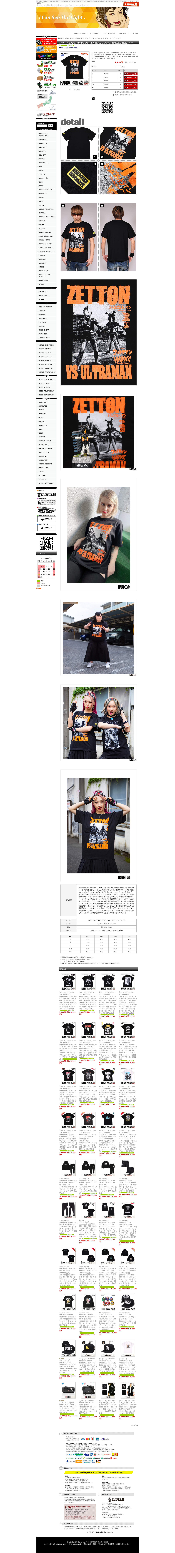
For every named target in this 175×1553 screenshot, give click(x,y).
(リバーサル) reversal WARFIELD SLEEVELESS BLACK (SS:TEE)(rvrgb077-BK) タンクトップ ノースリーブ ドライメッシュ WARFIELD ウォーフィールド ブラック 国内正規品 (108, 1229)
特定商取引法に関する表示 (99, 1542)
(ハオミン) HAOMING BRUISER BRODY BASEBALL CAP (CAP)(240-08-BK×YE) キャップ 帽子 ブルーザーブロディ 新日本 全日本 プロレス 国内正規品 (88, 1365)
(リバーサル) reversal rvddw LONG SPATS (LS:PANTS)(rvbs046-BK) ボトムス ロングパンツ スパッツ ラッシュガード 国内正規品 (68, 1227)
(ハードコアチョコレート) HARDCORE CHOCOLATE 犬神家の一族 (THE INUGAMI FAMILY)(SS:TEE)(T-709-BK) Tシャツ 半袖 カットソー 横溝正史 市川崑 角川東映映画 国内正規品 (88, 1049)
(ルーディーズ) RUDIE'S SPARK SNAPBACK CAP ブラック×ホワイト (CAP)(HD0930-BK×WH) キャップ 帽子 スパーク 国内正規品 (127, 1319)
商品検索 (41, 123)
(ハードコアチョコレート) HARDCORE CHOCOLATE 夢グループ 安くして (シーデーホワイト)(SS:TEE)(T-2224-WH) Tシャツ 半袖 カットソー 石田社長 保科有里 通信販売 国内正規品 (127, 1095)
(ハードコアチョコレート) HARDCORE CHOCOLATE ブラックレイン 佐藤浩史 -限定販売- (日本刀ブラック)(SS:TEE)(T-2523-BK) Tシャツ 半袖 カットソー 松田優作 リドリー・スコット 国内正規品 (68, 1000)
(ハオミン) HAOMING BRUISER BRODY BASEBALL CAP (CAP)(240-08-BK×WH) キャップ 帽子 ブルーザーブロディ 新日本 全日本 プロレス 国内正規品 (107, 1365)
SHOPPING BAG (79, 33)
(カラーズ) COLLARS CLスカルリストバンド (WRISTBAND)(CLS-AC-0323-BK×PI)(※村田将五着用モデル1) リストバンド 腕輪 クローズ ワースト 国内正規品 (128, 1407)
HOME (60, 38)
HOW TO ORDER (109, 33)
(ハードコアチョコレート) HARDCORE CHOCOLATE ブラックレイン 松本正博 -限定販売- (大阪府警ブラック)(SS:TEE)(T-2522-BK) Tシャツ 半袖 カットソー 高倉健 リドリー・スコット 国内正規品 (88, 1000)
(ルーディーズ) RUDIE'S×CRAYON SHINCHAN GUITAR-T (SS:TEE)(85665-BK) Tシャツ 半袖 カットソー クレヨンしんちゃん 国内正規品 (68, 1319)
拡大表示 (77, 90)
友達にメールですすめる (123, 95)
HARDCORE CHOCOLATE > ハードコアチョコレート (83, 38)
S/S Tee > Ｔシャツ (113, 38)
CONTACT (122, 33)
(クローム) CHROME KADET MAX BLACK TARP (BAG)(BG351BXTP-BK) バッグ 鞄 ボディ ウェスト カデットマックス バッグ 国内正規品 (88, 1407)
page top (134, 1425)
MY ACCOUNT (94, 33)
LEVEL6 (39, 3)
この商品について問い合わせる (126, 92)
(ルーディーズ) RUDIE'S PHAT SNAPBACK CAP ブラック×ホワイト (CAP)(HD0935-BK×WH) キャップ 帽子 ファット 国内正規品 (68, 1366)
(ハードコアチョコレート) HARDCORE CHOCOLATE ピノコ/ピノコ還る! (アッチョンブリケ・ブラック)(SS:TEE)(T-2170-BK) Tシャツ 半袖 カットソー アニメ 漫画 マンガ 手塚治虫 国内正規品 (68, 1095)
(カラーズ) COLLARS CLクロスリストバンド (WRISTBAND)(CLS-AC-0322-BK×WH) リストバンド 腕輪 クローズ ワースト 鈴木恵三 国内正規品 (108, 1407)
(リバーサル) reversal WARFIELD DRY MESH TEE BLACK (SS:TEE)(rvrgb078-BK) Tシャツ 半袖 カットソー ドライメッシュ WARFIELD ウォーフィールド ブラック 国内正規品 (88, 1230)
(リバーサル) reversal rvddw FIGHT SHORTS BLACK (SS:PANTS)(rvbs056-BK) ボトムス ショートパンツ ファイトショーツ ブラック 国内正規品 (128, 1185)
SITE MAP (134, 33)
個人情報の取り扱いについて (77, 1542)
